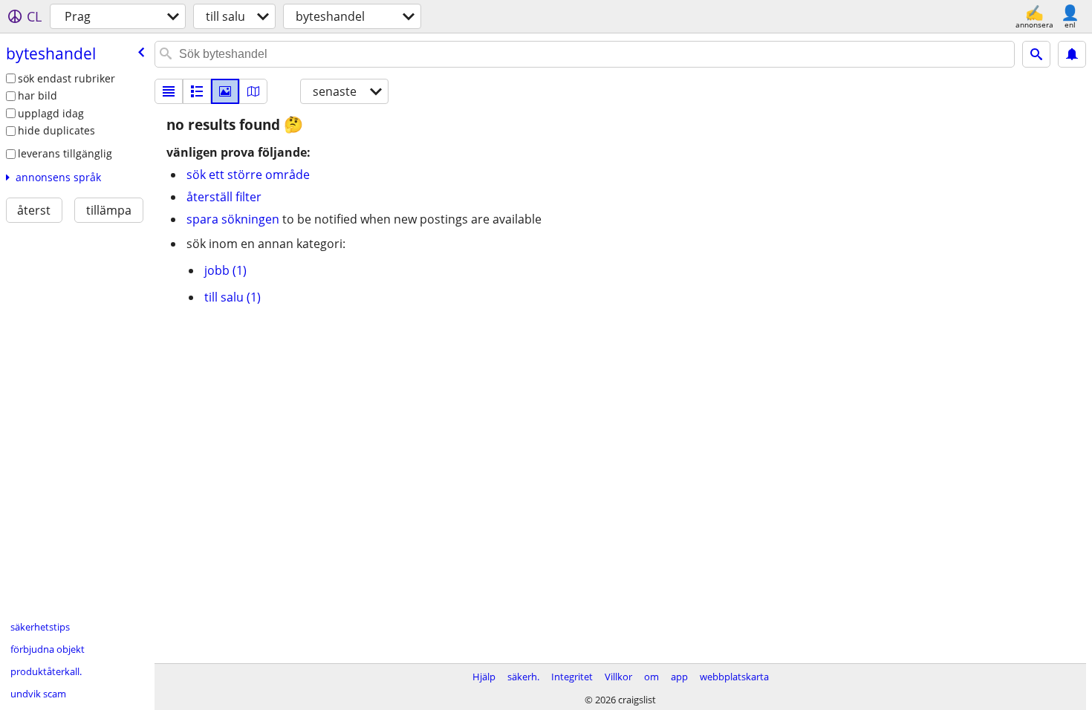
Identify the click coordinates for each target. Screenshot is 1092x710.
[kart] (253, 91)
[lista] (169, 91)
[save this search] (1072, 54)
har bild (37, 95)
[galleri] (225, 91)
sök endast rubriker (66, 78)
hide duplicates (56, 130)
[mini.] (197, 91)
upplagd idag (51, 113)
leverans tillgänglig (65, 153)
